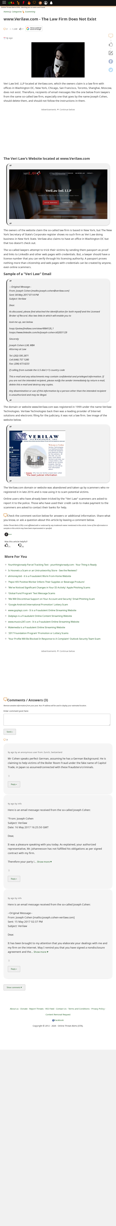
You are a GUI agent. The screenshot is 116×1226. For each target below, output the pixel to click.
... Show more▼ (43, 861)
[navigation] (111, 44)
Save (10, 534)
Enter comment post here (16, 710)
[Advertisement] (58, 131)
